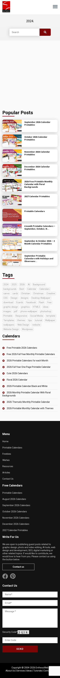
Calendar (31, 289)
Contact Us (7, 479)
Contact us (18, 567)
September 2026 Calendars (16, 505)
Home (5, 441)
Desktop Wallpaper (41, 298)
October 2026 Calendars (14, 511)
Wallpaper (50, 320)
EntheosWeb (42, 667)
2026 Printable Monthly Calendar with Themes (30, 408)
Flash (41, 302)
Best (22, 289)
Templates (8, 320)
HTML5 (36, 307)
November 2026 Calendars (15, 517)
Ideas (29, 670)
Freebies (6, 454)
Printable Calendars (12, 447)
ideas (45, 307)
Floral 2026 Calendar (17, 379)
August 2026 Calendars (14, 499)
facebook (31, 302)
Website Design (11, 329)
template (50, 316)
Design (14, 298)
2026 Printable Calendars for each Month (27, 360)
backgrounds (9, 289)
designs (24, 298)
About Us (10, 670)
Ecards (19, 302)
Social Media (36, 316)
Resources (7, 466)
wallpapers (8, 325)
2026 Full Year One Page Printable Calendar (29, 367)
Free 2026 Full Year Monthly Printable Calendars (31, 354)
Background (39, 284)
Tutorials (37, 670)
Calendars (44, 289)
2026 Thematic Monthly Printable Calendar (28, 402)
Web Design (23, 325)
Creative (51, 293)
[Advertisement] (30, 75)
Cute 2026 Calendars (17, 373)
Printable (7, 316)
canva (6, 293)
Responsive (21, 316)
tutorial (38, 320)
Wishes (6, 460)
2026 (22, 284)
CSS (5, 298)
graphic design (10, 307)
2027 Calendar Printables (15, 530)
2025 (14, 284)
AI (29, 284)
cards (15, 293)
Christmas (38, 293)
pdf (15, 311)
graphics (25, 307)
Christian (25, 293)
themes (21, 320)
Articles (6, 472)
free (49, 302)
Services (20, 670)
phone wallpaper (28, 311)
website (36, 325)
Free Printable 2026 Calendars (22, 348)
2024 (5, 284)
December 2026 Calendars (15, 524)
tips (30, 320)
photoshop (45, 311)
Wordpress (27, 329)
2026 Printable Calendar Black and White (27, 386)
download (8, 302)
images (7, 311)
